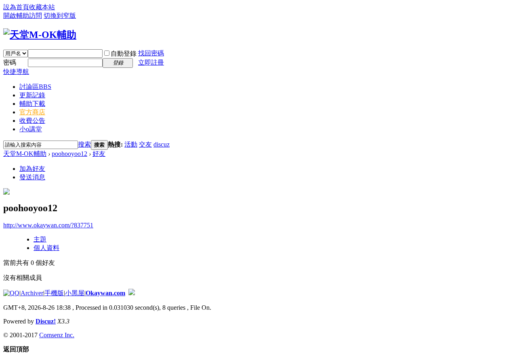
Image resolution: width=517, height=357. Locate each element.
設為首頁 (16, 7)
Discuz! (46, 321)
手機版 (54, 293)
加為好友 (32, 168)
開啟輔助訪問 (22, 15)
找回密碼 (151, 53)
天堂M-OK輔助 (24, 153)
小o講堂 (30, 129)
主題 (40, 239)
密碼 (9, 62)
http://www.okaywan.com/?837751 (48, 225)
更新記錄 (32, 95)
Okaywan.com (105, 293)
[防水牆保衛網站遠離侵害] (131, 293)
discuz (161, 144)
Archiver (32, 293)
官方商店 (32, 112)
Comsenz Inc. (56, 335)
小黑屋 (74, 293)
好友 (98, 153)
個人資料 (46, 247)
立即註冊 (151, 62)
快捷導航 (16, 71)
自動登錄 (124, 53)
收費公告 (32, 120)
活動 (130, 144)
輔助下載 (32, 103)
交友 (145, 144)
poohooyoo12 (69, 153)
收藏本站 (42, 7)
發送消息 (32, 177)
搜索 (84, 144)
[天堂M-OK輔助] (39, 34)
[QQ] (11, 293)
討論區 (35, 86)
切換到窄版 (60, 15)
